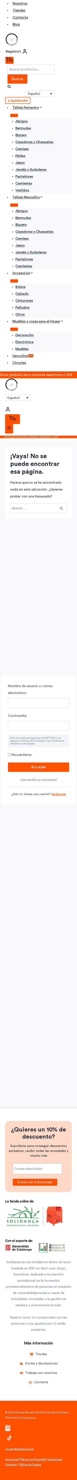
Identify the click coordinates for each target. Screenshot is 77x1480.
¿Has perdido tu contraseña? (38, 779)
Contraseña (17, 715)
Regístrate (58, 794)
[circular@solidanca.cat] (19, 1453)
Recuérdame (21, 754)
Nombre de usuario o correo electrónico (30, 689)
